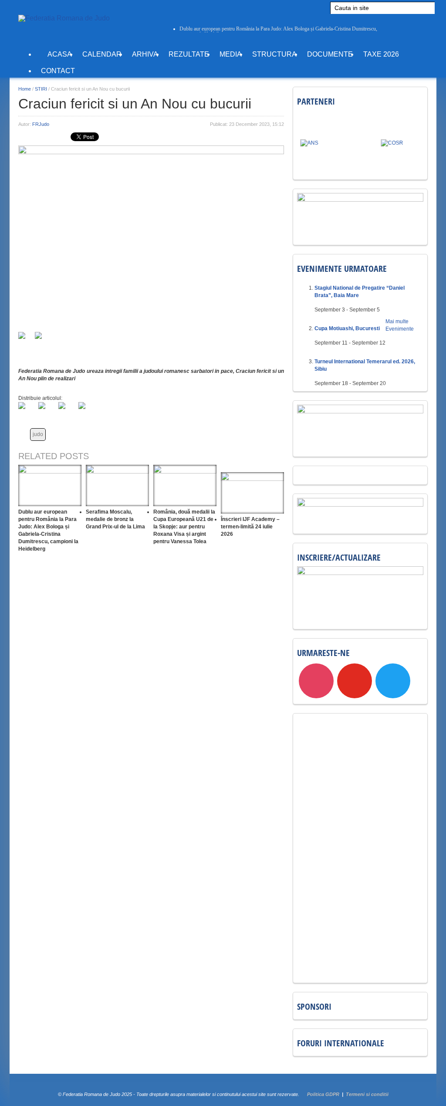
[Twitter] (47, 410)
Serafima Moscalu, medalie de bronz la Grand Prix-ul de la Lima (115, 519)
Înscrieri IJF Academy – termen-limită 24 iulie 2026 (250, 526)
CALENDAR (102, 54)
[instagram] (316, 681)
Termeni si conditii (367, 1094)
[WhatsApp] (87, 410)
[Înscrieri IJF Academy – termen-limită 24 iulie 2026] (252, 493)
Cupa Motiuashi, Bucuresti (347, 328)
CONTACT (58, 70)
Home (24, 88)
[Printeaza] (42, 339)
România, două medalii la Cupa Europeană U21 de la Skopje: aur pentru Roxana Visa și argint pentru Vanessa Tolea (184, 527)
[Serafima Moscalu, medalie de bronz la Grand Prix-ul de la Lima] (117, 485)
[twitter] (392, 681)
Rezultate (189, 54)
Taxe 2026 (381, 54)
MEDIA (231, 54)
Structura (274, 54)
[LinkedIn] (67, 410)
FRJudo (40, 124)
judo (38, 434)
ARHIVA (145, 54)
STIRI (41, 88)
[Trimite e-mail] (25, 339)
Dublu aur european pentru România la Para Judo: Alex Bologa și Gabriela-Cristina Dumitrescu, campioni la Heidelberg (278, 31)
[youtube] (354, 681)
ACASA (59, 54)
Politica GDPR (323, 1094)
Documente (330, 54)
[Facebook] (27, 410)
